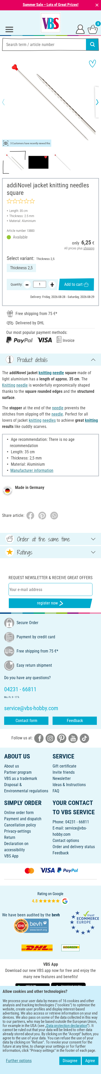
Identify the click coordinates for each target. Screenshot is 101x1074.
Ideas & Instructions (69, 784)
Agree (90, 1060)
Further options (19, 1060)
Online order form (19, 812)
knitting (45, 372)
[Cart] (92, 29)
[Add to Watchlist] (92, 63)
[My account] (80, 29)
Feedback (75, 720)
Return (9, 837)
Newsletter (62, 778)
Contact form (26, 720)
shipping (88, 248)
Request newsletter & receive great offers (50, 577)
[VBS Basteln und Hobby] (50, 22)
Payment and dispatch (22, 818)
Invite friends (64, 772)
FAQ (56, 790)
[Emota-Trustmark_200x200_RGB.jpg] (84, 922)
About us (11, 766)
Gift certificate (64, 766)
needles (49, 420)
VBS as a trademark (20, 778)
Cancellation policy (20, 825)
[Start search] (92, 44)
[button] (7, 102)
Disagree (70, 1060)
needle (58, 372)
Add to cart (73, 284)
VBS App (11, 856)
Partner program (18, 772)
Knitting (8, 385)
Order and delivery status (74, 846)
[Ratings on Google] (50, 897)
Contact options (66, 840)
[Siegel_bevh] (31, 925)
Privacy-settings (17, 831)
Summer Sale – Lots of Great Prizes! (50, 4)
